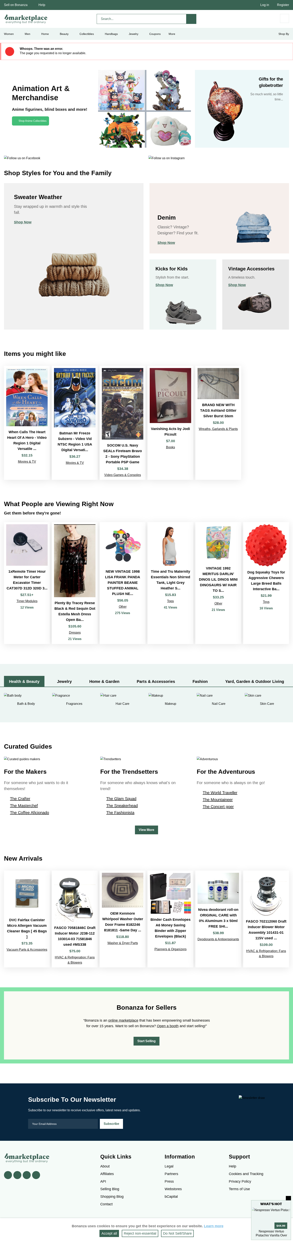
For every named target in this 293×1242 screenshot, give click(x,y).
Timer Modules (27, 601)
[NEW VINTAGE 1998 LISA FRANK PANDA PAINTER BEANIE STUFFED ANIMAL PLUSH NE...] (122, 583)
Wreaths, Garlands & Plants (218, 429)
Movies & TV (27, 461)
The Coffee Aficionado (29, 812)
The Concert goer (218, 806)
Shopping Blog (112, 1197)
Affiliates (107, 1174)
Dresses (75, 632)
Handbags (111, 33)
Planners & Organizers (170, 949)
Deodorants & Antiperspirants (218, 939)
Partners (171, 1174)
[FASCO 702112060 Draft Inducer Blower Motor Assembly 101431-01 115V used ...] (266, 919)
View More (146, 830)
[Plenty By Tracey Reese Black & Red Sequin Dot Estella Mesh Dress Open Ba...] (74, 583)
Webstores (173, 1189)
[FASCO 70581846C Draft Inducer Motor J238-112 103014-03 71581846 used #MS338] (74, 919)
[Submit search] (191, 19)
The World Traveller (220, 792)
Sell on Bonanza (16, 5)
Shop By (283, 33)
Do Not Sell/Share (177, 1233)
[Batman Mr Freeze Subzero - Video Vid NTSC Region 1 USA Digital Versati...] (74, 423)
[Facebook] (8, 1175)
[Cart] (284, 18)
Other (123, 606)
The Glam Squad (121, 798)
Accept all (109, 1233)
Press (169, 1181)
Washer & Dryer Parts (122, 943)
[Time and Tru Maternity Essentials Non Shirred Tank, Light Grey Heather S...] (170, 583)
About (105, 1166)
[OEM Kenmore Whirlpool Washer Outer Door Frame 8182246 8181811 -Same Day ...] (122, 919)
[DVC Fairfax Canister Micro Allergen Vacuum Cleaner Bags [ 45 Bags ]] (27, 919)
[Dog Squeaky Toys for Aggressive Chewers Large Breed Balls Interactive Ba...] (266, 583)
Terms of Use (239, 1189)
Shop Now (22, 222)
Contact (106, 1204)
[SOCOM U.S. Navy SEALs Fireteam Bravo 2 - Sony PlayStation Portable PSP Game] (122, 423)
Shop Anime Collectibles (33, 120)
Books (170, 447)
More (172, 33)
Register (283, 5)
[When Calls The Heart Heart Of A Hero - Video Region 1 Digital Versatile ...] (27, 423)
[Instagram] (36, 1175)
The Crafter (20, 798)
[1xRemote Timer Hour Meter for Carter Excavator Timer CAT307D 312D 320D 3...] (27, 583)
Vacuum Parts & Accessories (27, 949)
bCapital (171, 1197)
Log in (264, 5)
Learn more (213, 1226)
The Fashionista (120, 812)
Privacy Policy (240, 1181)
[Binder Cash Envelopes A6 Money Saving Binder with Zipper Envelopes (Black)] (170, 919)
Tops (170, 601)
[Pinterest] (27, 1175)
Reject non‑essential (140, 1233)
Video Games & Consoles (122, 475)
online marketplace (123, 1020)
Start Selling (146, 1041)
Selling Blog (109, 1189)
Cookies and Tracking (246, 1174)
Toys (266, 602)
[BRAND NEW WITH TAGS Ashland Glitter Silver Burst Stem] (218, 423)
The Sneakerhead (122, 805)
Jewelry (133, 33)
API (103, 1181)
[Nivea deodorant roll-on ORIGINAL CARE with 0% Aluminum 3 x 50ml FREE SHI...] (218, 919)
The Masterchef (24, 805)
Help (41, 5)
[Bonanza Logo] (26, 19)
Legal (169, 1166)
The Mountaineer (218, 799)
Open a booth (168, 1026)
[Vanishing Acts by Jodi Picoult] (170, 423)
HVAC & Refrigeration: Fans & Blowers (75, 960)
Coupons (155, 33)
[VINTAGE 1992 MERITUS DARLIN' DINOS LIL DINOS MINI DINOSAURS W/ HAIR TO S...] (218, 583)
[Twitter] (17, 1175)
